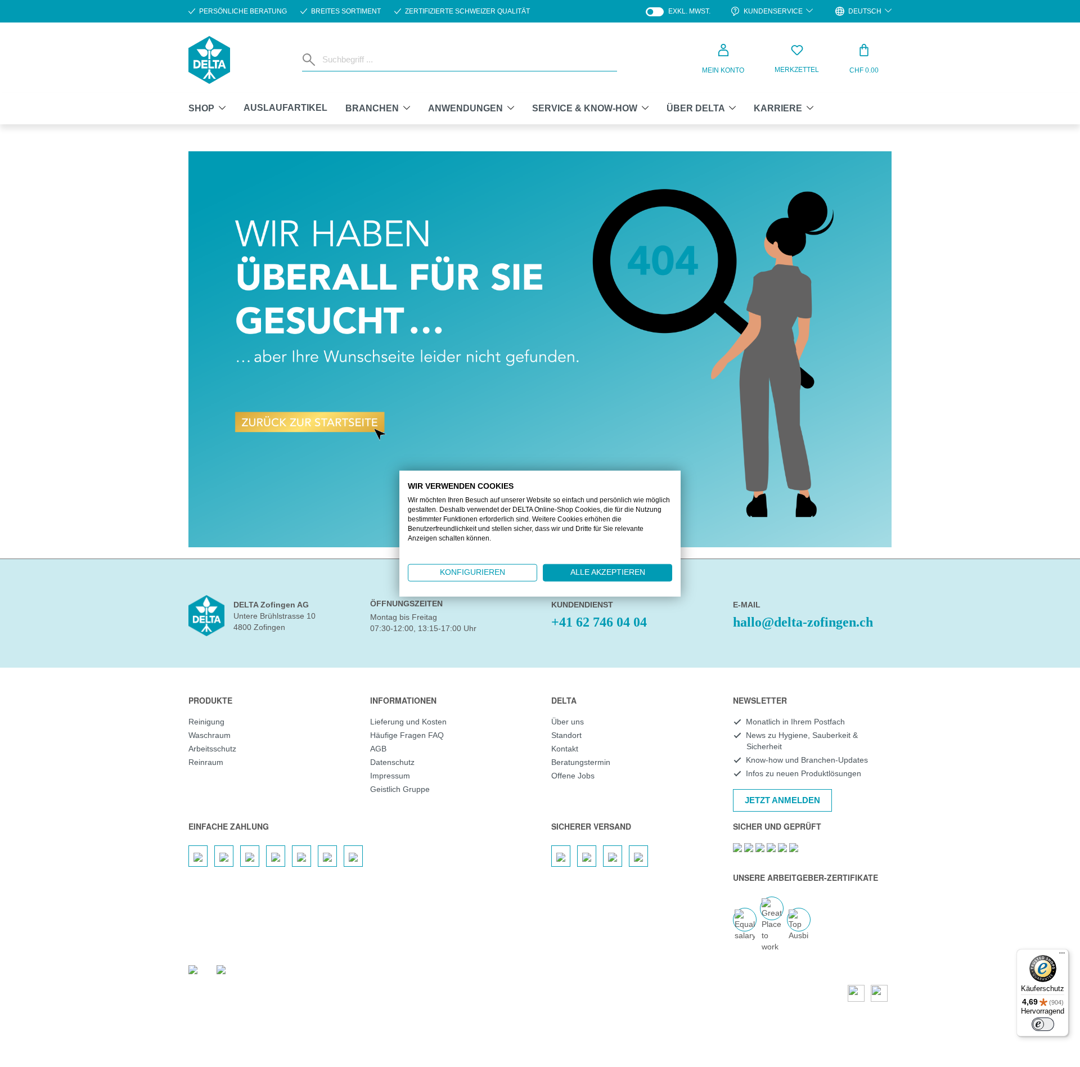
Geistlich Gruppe (400, 789)
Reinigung (206, 721)
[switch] (1043, 1024)
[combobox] (467, 59)
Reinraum (205, 762)
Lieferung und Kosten (408, 721)
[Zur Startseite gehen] (209, 60)
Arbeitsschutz (212, 748)
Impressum (390, 775)
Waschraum (209, 735)
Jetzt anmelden (782, 800)
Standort (566, 735)
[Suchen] (310, 59)
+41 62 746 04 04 (599, 622)
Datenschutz (392, 762)
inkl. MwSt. (678, 11)
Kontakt (564, 748)
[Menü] (1062, 955)
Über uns (567, 721)
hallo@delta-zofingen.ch (803, 622)
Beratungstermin (580, 762)
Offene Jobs (573, 775)
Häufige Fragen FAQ (407, 735)
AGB (378, 748)
